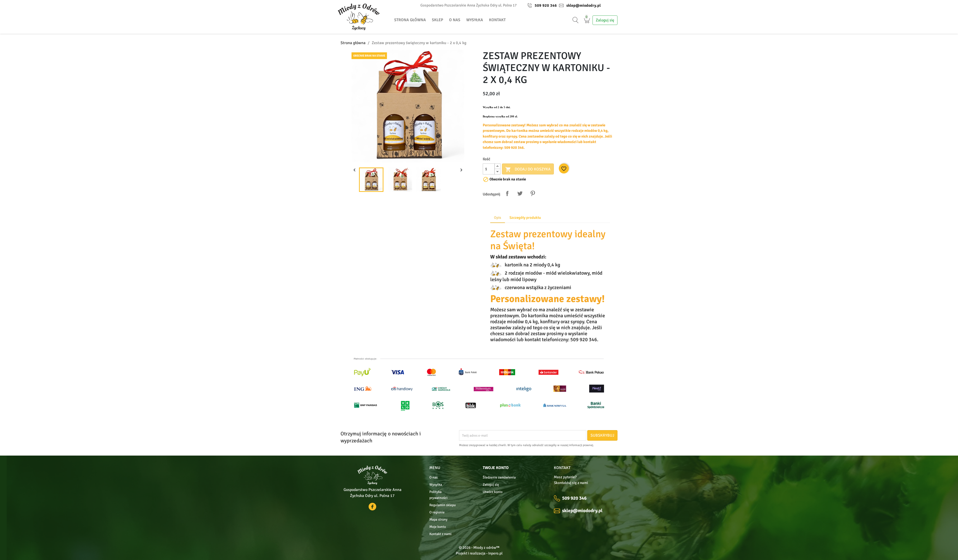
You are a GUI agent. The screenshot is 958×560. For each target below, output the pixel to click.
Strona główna (410, 19)
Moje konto (437, 527)
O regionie (437, 512)
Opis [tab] (497, 217)
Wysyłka (474, 19)
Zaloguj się (491, 484)
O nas (454, 19)
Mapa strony (438, 519)
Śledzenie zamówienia (499, 477)
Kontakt (497, 19)
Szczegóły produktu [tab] (525, 217)
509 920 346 (546, 5)
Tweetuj (520, 193)
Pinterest (533, 193)
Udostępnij (507, 193)
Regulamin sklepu (442, 505)
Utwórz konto (492, 492)
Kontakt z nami (440, 534)
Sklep (437, 19)
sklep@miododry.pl (583, 5)
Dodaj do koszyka (528, 169)
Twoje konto (496, 467)
